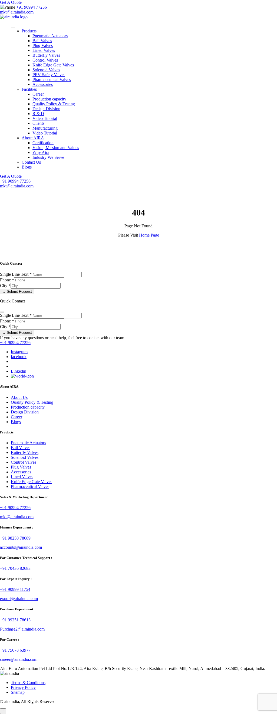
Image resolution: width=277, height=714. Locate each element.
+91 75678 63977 (15, 650)
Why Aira (40, 152)
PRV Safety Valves (48, 74)
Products (29, 31)
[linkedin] (22, 376)
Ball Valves (42, 40)
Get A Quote (11, 2)
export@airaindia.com (19, 598)
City (5, 285)
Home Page (149, 235)
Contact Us (31, 162)
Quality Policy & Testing (53, 104)
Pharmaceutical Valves (51, 79)
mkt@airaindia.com (17, 12)
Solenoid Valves (46, 70)
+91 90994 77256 (31, 7)
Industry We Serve (48, 157)
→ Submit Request (17, 291)
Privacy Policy (23, 687)
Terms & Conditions (28, 682)
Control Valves (45, 60)
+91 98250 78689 (15, 538)
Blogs (27, 167)
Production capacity (49, 99)
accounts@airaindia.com (21, 547)
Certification (43, 142)
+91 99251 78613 (15, 620)
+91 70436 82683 (15, 568)
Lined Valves (43, 50)
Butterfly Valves (46, 55)
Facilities (29, 89)
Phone (7, 280)
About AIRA (33, 138)
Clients (38, 123)
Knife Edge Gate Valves (53, 65)
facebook (19, 356)
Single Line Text (16, 274)
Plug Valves (42, 45)
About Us (19, 397)
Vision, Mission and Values (55, 147)
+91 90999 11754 (15, 589)
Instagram (19, 351)
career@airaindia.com (18, 659)
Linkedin (18, 371)
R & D (38, 113)
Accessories (42, 84)
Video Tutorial (44, 118)
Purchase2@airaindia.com (22, 629)
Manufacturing (45, 128)
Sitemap (18, 692)
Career (38, 94)
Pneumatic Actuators (50, 35)
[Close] (2, 311)
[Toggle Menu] (13, 27)
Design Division (46, 108)
